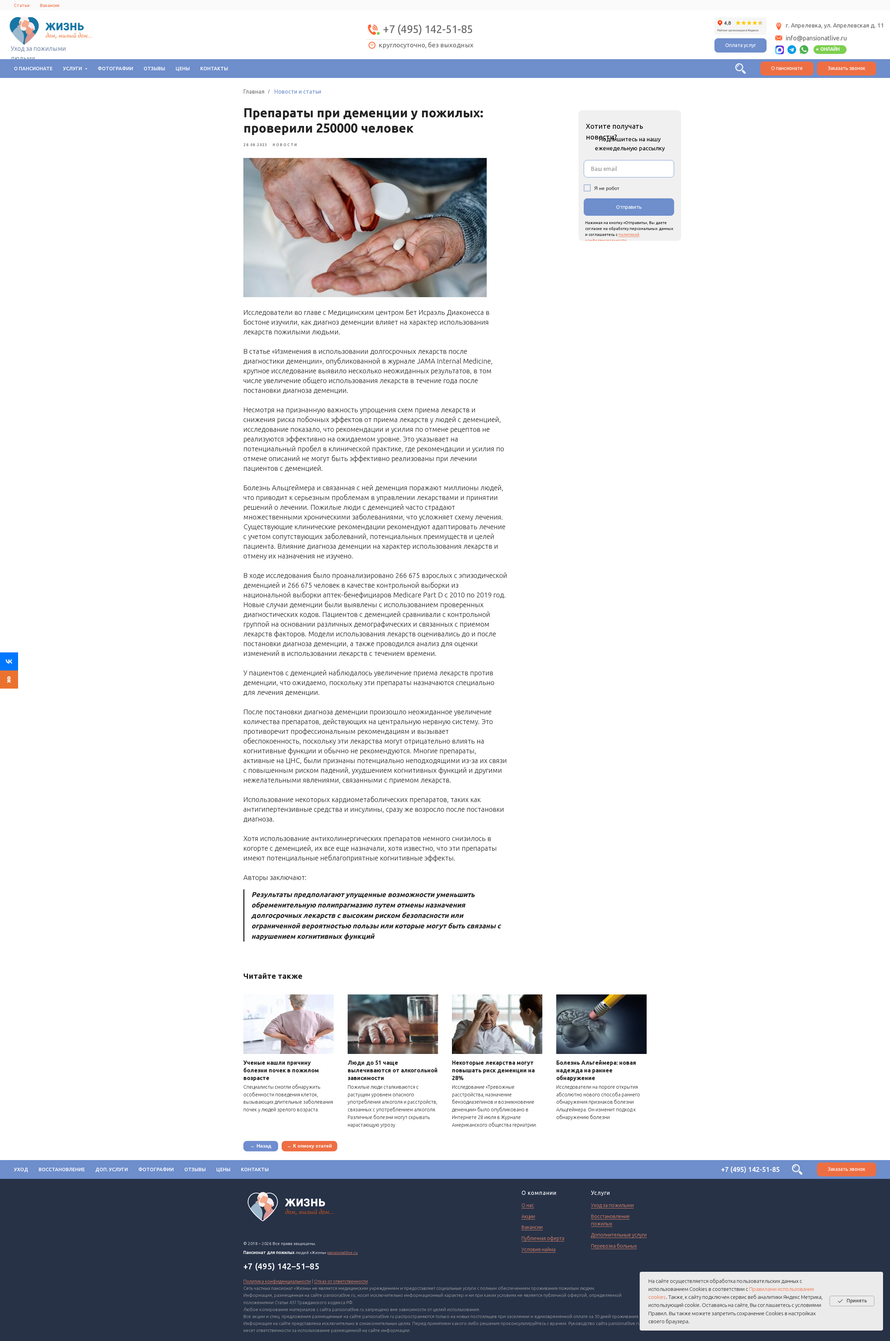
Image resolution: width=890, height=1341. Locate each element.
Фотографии (115, 68)
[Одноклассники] (9, 679)
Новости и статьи (297, 91)
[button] (846, 69)
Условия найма (538, 1249)
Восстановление (62, 1169)
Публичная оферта (542, 1238)
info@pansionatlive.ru (816, 37)
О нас (527, 1205)
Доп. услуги (111, 1169)
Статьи (22, 5)
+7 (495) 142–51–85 (281, 1266)
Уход (21, 1169)
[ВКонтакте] (9, 661)
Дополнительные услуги (619, 1235)
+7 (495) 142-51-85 (428, 29)
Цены (183, 68)
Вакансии (49, 5)
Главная (254, 91)
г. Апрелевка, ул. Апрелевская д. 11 (835, 25)
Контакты (214, 68)
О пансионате (33, 68)
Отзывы (154, 68)
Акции (528, 1216)
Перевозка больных (614, 1246)
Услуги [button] (73, 68)
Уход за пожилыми (612, 1205)
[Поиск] (740, 68)
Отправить (629, 207)
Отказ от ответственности (341, 1281)
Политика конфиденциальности (277, 1281)
